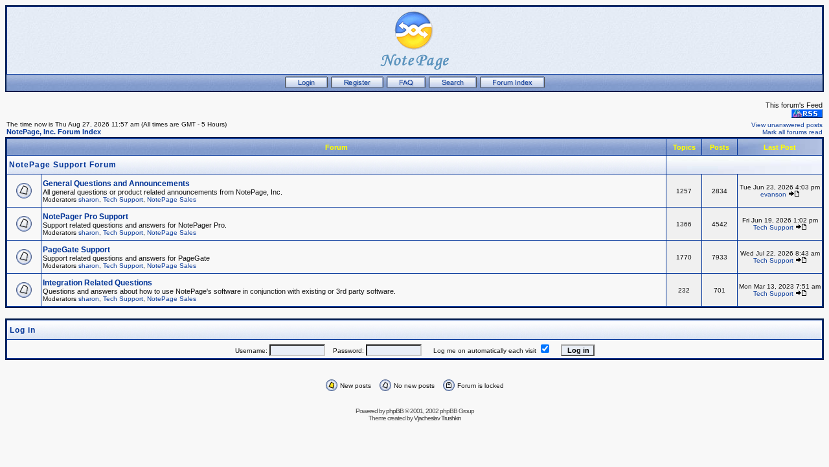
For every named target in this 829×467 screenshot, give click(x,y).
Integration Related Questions (97, 282)
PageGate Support (76, 249)
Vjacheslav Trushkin (437, 418)
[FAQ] (406, 86)
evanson (773, 194)
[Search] (452, 86)
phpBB (394, 410)
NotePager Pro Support (85, 216)
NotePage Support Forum (63, 164)
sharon (88, 199)
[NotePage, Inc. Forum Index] (512, 86)
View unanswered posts (787, 124)
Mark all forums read (792, 132)
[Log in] (306, 86)
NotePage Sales (171, 199)
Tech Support (123, 199)
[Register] (357, 86)
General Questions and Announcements (116, 183)
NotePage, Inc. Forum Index (53, 132)
